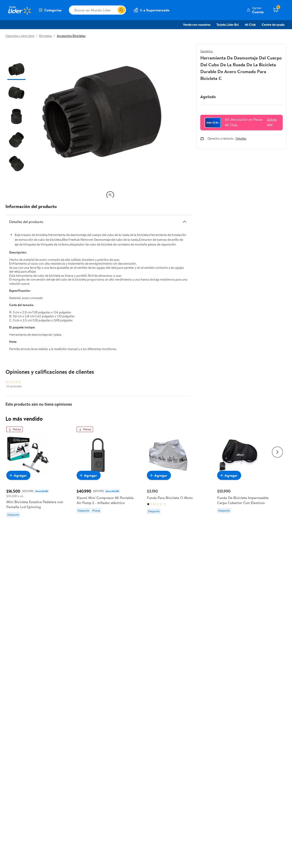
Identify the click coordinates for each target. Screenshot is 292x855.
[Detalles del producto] (184, 221)
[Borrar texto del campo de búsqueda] (114, 10)
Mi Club (250, 24)
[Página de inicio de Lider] (19, 10)
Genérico (206, 51)
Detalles (240, 139)
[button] (255, 10)
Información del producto (31, 206)
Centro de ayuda (273, 24)
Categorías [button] (53, 10)
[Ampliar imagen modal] (110, 195)
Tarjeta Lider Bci (227, 24)
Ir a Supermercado (154, 10)
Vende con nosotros (197, 24)
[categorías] (121, 10)
